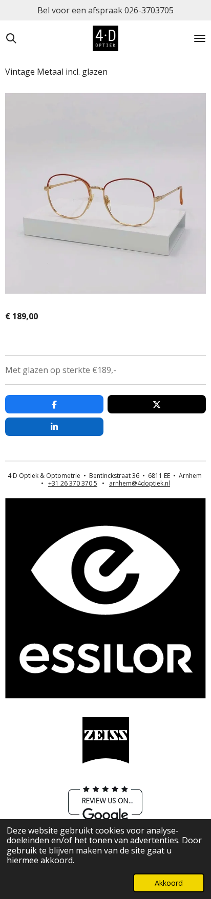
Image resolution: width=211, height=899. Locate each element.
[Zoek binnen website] (11, 38)
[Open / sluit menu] (199, 38)
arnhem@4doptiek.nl (139, 483)
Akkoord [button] (169, 883)
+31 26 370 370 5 (72, 483)
